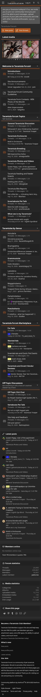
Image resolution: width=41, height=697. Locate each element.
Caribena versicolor (17, 346)
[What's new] (34, 2)
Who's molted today (14, 497)
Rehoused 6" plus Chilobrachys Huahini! (23, 129)
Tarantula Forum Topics (13, 116)
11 (29, 59)
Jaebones (35, 575)
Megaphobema (14, 283)
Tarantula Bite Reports (17, 188)
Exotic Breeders (13, 264)
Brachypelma (13, 246)
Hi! (9, 77)
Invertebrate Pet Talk (17, 201)
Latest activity (6, 655)
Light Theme (16, 688)
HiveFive (21, 279)
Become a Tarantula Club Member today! (15, 638)
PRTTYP (21, 376)
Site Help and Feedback (18, 417)
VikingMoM (23, 184)
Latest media (8, 37)
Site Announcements (17, 81)
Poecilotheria (14, 308)
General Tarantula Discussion (21, 123)
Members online (12, 546)
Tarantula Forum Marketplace (16, 323)
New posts (4, 646)
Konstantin (28, 349)
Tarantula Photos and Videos (21, 161)
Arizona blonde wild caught (18, 219)
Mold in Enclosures (15, 141)
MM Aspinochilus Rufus (17, 154)
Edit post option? (14, 423)
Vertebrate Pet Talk (16, 405)
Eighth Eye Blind (31, 221)
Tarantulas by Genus (12, 228)
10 (27, 59)
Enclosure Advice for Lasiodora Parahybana (24, 276)
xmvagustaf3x (24, 156)
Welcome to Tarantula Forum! (16, 66)
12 (31, 59)
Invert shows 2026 (17, 359)
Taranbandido (23, 304)
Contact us (4, 691)
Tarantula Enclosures (17, 136)
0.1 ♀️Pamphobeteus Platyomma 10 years (24, 302)
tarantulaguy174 (25, 266)
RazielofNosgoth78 (26, 241)
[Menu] (3, 2)
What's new (6, 642)
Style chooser (5, 688)
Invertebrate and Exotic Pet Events (22, 353)
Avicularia (12, 233)
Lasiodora (12, 271)
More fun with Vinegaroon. (18, 207)
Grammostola (14, 258)
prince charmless (24, 291)
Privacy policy (27, 691)
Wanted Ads (13, 340)
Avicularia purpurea (15, 239)
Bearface (22, 196)
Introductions (14, 71)
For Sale (11, 328)
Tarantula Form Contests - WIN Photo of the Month (21, 100)
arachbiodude (24, 209)
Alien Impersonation (15, 107)
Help (35, 691)
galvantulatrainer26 (29, 169)
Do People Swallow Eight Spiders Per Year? (24, 398)
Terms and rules (15, 691)
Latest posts (11, 434)
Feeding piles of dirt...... (17, 182)
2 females (13, 334)
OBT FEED (10, 465)
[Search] (38, 2)
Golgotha (21, 110)
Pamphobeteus (14, 296)
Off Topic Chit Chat (16, 392)
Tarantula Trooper (30, 131)
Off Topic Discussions (12, 383)
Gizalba (22, 316)
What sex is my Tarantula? (20, 214)
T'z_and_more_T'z (28, 336)
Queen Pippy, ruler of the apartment (21, 167)
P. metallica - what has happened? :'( (21, 314)
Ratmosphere (24, 425)
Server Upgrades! (14, 87)
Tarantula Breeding (16, 148)
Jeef (20, 400)
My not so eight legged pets (18, 410)
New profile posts (7, 650)
